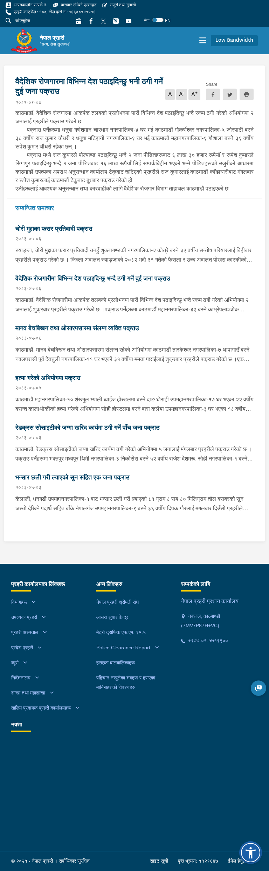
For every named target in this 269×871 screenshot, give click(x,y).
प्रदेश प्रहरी (22, 647)
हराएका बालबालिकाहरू (115, 662)
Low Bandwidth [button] (234, 40)
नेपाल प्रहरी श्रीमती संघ (117, 602)
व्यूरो (15, 662)
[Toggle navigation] (203, 40)
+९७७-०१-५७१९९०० (207, 640)
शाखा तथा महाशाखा (28, 693)
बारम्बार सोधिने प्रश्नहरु (78, 5)
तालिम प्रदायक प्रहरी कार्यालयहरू (41, 708)
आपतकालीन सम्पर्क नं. (30, 5)
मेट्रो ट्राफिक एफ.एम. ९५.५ (121, 632)
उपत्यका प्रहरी (24, 617)
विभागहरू (19, 602)
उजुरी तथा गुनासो (122, 5)
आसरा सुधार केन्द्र (112, 617)
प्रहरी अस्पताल (24, 632)
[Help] (258, 688)
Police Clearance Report (123, 647)
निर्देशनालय (20, 677)
